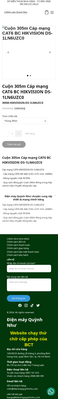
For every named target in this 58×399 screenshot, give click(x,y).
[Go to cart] (46, 12)
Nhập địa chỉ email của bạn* (21, 263)
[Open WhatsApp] (51, 391)
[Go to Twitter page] (38, 305)
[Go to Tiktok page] (32, 305)
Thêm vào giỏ (14, 144)
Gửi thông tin (18, 298)
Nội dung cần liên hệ (17, 276)
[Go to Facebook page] (20, 305)
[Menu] (52, 12)
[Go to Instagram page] (26, 305)
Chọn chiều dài (9, 116)
